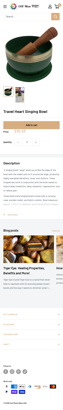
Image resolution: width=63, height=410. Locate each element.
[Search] (55, 16)
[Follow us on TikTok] (25, 371)
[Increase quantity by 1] (35, 142)
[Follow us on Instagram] (12, 371)
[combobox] (27, 16)
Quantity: (7, 142)
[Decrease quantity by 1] (18, 142)
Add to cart (31, 125)
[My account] (50, 6)
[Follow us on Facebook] (5, 371)
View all (56, 230)
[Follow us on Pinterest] (18, 371)
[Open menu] (5, 6)
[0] (57, 7)
